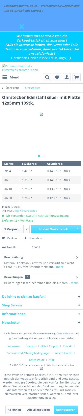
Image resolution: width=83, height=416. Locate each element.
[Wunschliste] (57, 77)
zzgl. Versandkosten (26, 211)
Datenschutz (36, 360)
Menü (14, 77)
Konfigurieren (65, 410)
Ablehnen (14, 410)
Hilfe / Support (49, 346)
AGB (51, 360)
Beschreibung (13, 257)
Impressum (14, 346)
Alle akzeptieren (38, 410)
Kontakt (68, 346)
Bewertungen (13, 277)
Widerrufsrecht (64, 353)
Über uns (31, 346)
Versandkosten (65, 333)
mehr (59, 267)
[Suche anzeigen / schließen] (47, 77)
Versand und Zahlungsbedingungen (28, 353)
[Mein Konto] (67, 77)
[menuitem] (10, 77)
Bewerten (35, 238)
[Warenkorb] (77, 77)
